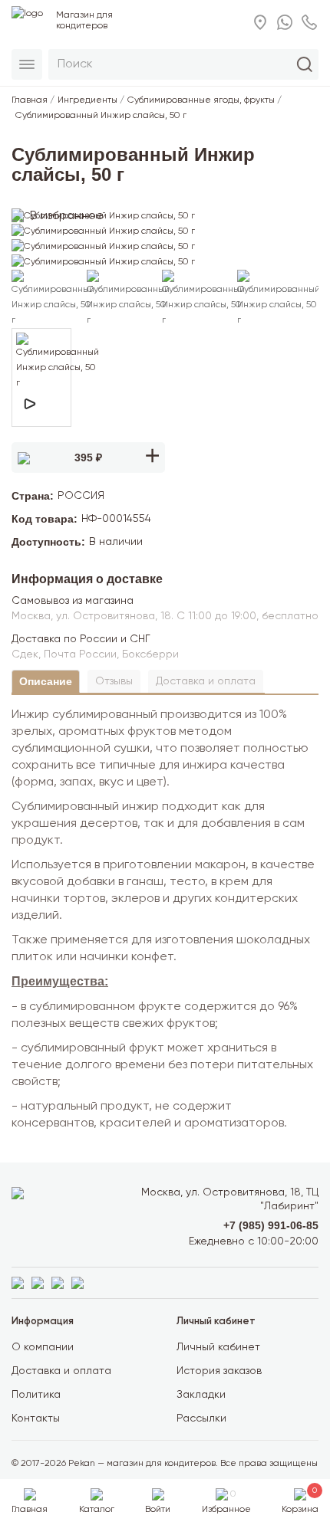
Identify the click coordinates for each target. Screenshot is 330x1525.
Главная (30, 100)
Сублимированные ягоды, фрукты (201, 100)
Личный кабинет (218, 1347)
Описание (45, 681)
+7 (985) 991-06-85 (270, 1225)
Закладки (201, 1394)
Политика (36, 1394)
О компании (43, 1347)
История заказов (219, 1371)
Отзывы (114, 681)
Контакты (36, 1418)
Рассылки (201, 1418)
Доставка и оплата (206, 681)
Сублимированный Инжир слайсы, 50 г (100, 115)
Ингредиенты (87, 100)
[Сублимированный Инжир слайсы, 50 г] (103, 216)
